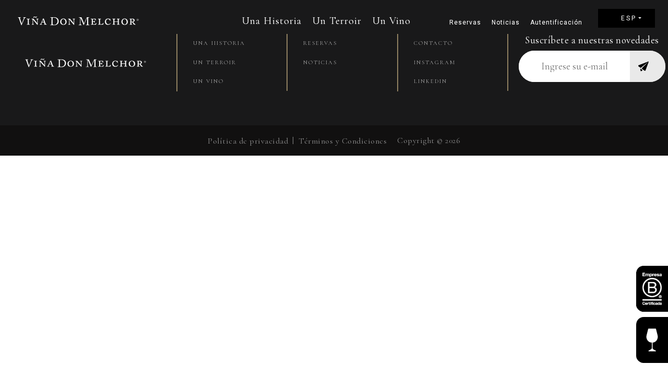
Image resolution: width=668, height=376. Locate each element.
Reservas (465, 22)
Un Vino (391, 21)
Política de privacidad (248, 141)
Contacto (433, 43)
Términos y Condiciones (343, 141)
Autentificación (553, 22)
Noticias (506, 22)
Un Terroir (337, 21)
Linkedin (430, 81)
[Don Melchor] (78, 20)
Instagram (435, 62)
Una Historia (272, 21)
